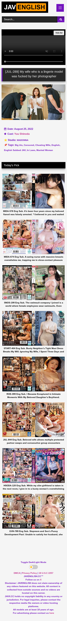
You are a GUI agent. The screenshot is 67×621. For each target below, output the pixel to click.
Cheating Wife (42, 145)
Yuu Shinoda (22, 134)
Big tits (19, 145)
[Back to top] (57, 612)
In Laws (31, 150)
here (51, 613)
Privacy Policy (29, 573)
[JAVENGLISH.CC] (27, 8)
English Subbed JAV (15, 150)
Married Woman (44, 150)
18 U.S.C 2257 (46, 573)
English (56, 145)
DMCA (17, 573)
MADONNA (22, 140)
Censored (29, 145)
